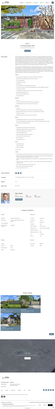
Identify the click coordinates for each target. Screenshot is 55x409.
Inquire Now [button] (27, 50)
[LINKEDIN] (48, 390)
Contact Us (29, 390)
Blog (24, 390)
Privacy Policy (51, 402)
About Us (41, 2)
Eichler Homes (28, 2)
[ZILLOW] (51, 390)
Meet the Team (13, 390)
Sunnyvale (35, 2)
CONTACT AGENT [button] (19, 199)
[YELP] (53, 390)
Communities (19, 390)
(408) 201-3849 (28, 196)
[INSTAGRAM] (46, 390)
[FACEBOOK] (44, 390)
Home (2, 390)
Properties (21, 2)
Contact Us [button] (27, 358)
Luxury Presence (9, 402)
